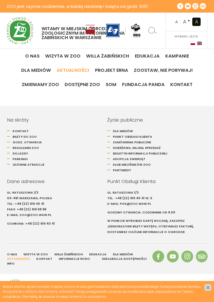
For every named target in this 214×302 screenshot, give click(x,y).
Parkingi (20, 159)
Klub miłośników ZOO (132, 164)
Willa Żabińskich (107, 56)
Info (10, 263)
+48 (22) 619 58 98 (31, 209)
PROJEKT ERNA (111, 70)
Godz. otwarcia (27, 142)
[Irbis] (135, 30)
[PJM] (113, 30)
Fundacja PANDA (143, 84)
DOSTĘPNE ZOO (82, 84)
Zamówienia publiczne (132, 142)
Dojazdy (20, 153)
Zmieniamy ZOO (40, 84)
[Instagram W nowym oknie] (195, 6)
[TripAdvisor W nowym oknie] (203, 6)
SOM (111, 84)
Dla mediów (36, 70)
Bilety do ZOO (25, 136)
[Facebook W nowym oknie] (180, 6)
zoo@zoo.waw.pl (35, 215)
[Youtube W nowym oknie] (188, 6)
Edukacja (147, 56)
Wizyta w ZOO (35, 254)
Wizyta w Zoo (63, 56)
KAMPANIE (177, 56)
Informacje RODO (74, 258)
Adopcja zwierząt (129, 159)
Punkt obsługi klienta (132, 136)
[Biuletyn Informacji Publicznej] (90, 30)
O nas (32, 56)
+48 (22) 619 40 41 (29, 203)
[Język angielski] (199, 43)
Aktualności (73, 70)
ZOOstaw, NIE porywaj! (163, 70)
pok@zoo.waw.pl (136, 203)
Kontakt (181, 84)
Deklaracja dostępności (124, 258)
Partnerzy (122, 170)
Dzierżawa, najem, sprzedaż (136, 148)
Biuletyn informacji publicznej (140, 153)
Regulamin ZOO (26, 148)
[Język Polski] (193, 43)
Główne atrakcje (29, 164)
